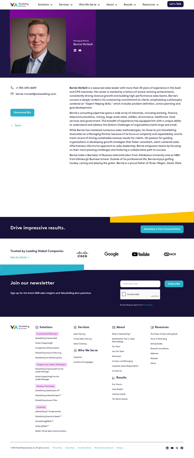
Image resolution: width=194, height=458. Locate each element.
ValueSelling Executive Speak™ (48, 417)
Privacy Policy (148, 305)
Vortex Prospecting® (44, 343)
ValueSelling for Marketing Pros (48, 358)
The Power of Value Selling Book (164, 334)
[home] (19, 5)
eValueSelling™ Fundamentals (48, 412)
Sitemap (120, 448)
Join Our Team (118, 352)
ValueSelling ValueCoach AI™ (47, 391)
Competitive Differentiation (47, 348)
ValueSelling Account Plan (46, 400)
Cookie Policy (70, 448)
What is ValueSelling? (121, 334)
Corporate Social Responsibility (125, 366)
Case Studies (117, 389)
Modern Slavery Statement (104, 448)
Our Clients (117, 384)
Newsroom (116, 356)
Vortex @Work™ (42, 426)
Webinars (154, 354)
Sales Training (79, 334)
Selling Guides (156, 344)
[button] (45, 5)
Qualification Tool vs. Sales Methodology (123, 340)
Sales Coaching (80, 344)
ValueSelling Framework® (46, 338)
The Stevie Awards (119, 399)
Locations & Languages (83, 362)
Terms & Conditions (84, 448)
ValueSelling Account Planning (48, 353)
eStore (153, 363)
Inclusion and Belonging (122, 361)
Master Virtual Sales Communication (50, 431)
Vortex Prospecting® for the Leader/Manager (47, 378)
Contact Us (117, 371)
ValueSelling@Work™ (44, 421)
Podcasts (154, 358)
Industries (78, 357)
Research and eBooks (160, 349)
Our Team (116, 347)
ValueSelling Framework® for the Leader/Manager (49, 370)
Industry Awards (119, 394)
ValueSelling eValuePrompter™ (48, 396)
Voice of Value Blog (159, 339)
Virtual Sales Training (82, 339)
